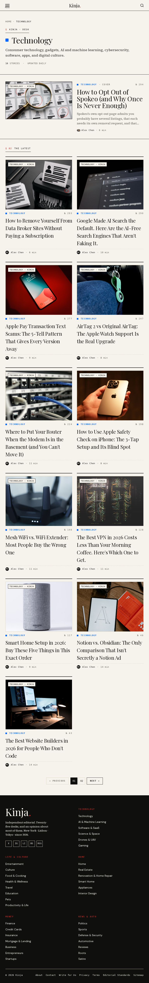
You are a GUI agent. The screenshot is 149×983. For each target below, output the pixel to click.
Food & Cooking (15, 875)
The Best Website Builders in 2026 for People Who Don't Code (36, 748)
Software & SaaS (88, 828)
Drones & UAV (87, 839)
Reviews (83, 947)
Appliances (85, 887)
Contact (51, 975)
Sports (82, 929)
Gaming (83, 845)
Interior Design (87, 893)
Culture (10, 869)
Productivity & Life (17, 905)
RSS (40, 843)
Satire (82, 959)
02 (81, 781)
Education (11, 893)
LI (24, 843)
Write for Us (67, 975)
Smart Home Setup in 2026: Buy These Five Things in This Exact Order (37, 650)
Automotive (86, 941)
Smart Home (86, 881)
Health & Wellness (16, 881)
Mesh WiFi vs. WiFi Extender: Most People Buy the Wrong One (36, 545)
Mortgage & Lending (18, 941)
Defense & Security (90, 935)
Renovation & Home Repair (95, 875)
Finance (10, 923)
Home (8, 21)
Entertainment (14, 864)
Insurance (11, 935)
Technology (85, 816)
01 (74, 781)
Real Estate (85, 869)
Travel (9, 887)
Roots (82, 953)
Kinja (75, 5)
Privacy (84, 975)
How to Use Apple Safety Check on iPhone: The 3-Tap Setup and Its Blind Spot (108, 439)
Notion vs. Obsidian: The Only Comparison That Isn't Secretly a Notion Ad (109, 650)
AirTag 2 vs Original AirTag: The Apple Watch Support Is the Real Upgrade (108, 334)
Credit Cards (13, 929)
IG (16, 843)
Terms (96, 975)
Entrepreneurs (14, 953)
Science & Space (89, 833)
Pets (8, 899)
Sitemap (138, 975)
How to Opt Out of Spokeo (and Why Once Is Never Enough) (110, 98)
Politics (82, 923)
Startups (10, 959)
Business (10, 947)
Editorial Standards (116, 975)
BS (31, 843)
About (39, 975)
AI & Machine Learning (92, 822)
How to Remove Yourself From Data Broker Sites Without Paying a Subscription (38, 228)
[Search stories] (142, 5)
